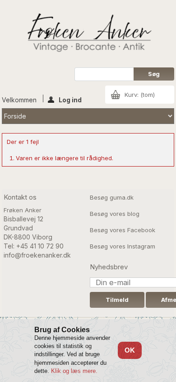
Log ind (70, 99)
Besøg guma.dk (112, 197)
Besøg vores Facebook (122, 230)
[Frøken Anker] (88, 33)
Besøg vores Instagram (122, 246)
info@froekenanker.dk (37, 255)
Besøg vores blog (114, 213)
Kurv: (140, 94)
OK (130, 350)
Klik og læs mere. (74, 371)
